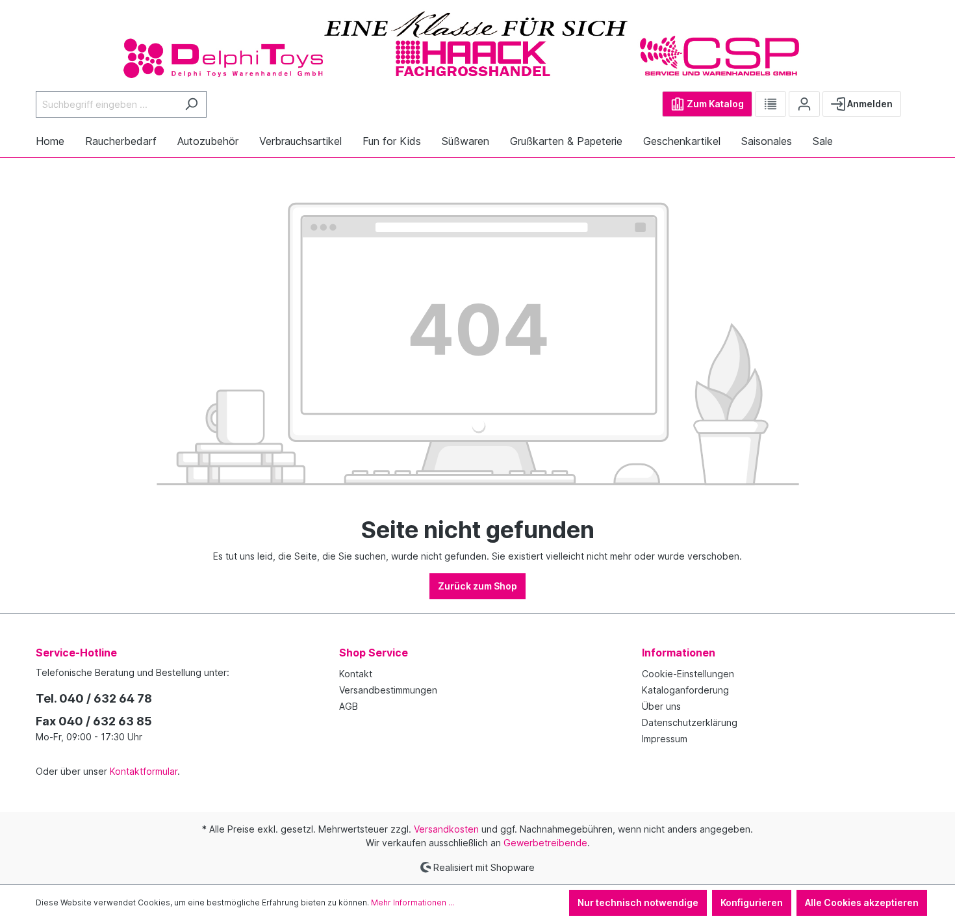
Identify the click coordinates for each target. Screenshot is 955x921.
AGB (348, 706)
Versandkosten (446, 829)
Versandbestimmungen (388, 689)
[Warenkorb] (911, 98)
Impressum (664, 738)
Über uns (661, 706)
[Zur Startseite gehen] (477, 43)
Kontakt (355, 673)
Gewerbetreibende (545, 842)
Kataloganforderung (685, 689)
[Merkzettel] (770, 104)
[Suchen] (191, 104)
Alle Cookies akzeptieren (862, 902)
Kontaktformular (143, 771)
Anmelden (869, 103)
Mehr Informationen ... (412, 902)
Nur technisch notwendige (638, 902)
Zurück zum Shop (477, 585)
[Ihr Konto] (804, 104)
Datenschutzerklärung (689, 722)
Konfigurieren (751, 902)
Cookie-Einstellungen (688, 673)
